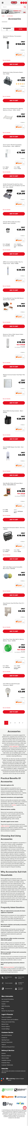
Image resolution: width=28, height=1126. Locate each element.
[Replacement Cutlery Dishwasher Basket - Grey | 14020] (8, 81)
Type (4, 511)
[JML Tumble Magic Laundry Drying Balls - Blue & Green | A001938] (8, 576)
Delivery (4, 1053)
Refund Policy (5, 1024)
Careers (4, 1004)
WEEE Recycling (6, 1006)
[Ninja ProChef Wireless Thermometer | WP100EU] (8, 45)
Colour (15, 509)
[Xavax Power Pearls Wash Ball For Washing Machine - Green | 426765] (8, 648)
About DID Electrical (7, 1035)
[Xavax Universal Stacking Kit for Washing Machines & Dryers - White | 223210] (8, 117)
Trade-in (4, 1044)
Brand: (4, 167)
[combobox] (12, 7)
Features (16, 511)
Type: (4, 168)
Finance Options (6, 1026)
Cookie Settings (6, 1029)
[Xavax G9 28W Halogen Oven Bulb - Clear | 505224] (8, 456)
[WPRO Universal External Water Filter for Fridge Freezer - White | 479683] (8, 271)
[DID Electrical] (14, 2)
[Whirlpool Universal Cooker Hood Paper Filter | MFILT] (8, 383)
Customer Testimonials (7, 1065)
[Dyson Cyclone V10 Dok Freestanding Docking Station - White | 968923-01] (8, 153)
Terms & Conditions (6, 1017)
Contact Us (4, 1037)
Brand (4, 509)
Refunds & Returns (6, 1055)
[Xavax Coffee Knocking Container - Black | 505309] (8, 419)
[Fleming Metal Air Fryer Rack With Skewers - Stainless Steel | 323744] (8, 307)
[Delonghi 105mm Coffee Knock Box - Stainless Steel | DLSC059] (8, 230)
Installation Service (6, 1060)
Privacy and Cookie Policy (8, 1022)
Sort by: (7, 29)
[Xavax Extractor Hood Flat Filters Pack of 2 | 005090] (8, 612)
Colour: (15, 167)
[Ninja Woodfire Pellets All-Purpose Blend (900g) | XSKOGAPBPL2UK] (8, 492)
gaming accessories (9, 967)
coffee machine (5, 826)
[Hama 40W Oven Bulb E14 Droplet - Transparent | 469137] (8, 692)
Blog (3, 1008)
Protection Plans (6, 1062)
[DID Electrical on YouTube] (1, 1081)
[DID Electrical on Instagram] (3, 1079)
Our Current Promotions (8, 999)
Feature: (15, 168)
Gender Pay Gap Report (8, 1011)
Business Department (7, 1042)
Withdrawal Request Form (8, 1047)
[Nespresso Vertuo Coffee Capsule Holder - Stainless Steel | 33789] (8, 343)
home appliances (14, 746)
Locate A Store (5, 1001)
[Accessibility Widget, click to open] (24, 1108)
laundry (14, 805)
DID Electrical (8, 1110)
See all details (6, 60)
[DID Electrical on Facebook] (1, 1079)
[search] (25, 7)
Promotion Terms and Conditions (10, 1019)
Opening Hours (5, 1040)
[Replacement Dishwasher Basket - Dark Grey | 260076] (8, 536)
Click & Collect (5, 1058)
